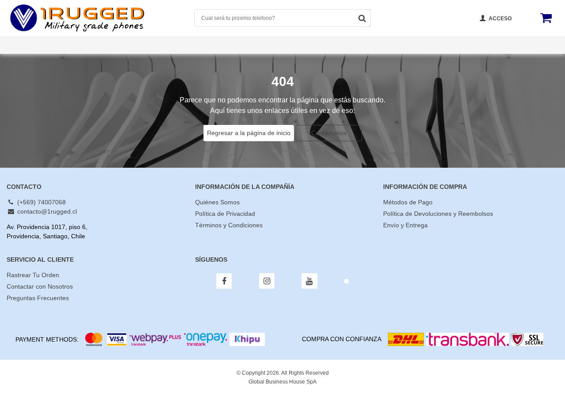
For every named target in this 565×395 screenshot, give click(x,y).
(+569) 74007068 (40, 202)
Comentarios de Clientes (124, 45)
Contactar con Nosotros (40, 286)
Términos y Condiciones (229, 225)
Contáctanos (329, 132)
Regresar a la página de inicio (248, 132)
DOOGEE (20, 54)
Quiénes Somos (202, 45)
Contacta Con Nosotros (362, 45)
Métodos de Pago (408, 202)
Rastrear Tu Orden (442, 45)
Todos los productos (38, 45)
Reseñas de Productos (518, 54)
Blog (494, 45)
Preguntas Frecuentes (276, 45)
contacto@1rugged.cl (46, 211)
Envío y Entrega (405, 225)
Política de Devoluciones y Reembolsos (438, 213)
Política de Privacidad (225, 213)
